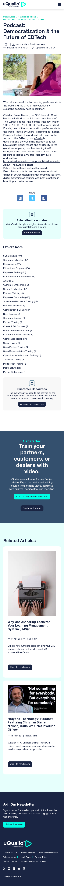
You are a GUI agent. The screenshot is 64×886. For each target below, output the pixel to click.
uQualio (38, 138)
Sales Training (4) (11, 343)
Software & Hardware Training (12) (20, 302)
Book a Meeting (28, 853)
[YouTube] (20, 869)
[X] (32, 198)
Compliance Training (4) (15, 339)
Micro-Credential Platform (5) (17, 331)
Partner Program (10, 861)
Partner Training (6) (12, 322)
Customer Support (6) (14, 318)
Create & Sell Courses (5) (15, 327)
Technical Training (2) (13, 360)
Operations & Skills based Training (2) (22, 356)
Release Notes (9, 857)
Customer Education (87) (15, 260)
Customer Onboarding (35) (16, 285)
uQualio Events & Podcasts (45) (19, 277)
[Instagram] (25, 869)
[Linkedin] (10, 869)
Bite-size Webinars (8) (14, 306)
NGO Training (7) (11, 314)
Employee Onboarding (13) (16, 298)
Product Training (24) (13, 293)
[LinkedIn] (20, 198)
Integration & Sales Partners (33, 861)
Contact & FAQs (10, 853)
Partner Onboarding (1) (14, 372)
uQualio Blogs (9, 16)
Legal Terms (25, 857)
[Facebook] (44, 198)
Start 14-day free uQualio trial (32, 497)
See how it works (32, 508)
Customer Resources (48, 853)
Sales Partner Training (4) (15, 347)
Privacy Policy (41, 857)
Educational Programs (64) (16, 268)
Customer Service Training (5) (18, 335)
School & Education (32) (15, 289)
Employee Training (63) (14, 273)
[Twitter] (5, 869)
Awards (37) (9, 281)
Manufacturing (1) (12, 368)
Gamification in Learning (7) (17, 310)
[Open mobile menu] (59, 4)
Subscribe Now (14, 824)
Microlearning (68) (12, 264)
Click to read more (20, 667)
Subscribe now (32, 233)
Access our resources (32, 404)
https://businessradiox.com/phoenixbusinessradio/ (31, 161)
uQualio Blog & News (27, 16)
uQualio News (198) (12, 256)
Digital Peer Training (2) (14, 364)
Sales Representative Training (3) (19, 351)
